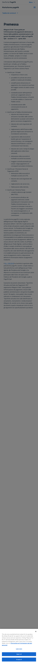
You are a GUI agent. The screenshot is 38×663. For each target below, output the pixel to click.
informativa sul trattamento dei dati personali (17, 644)
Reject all (19, 654)
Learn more (19, 649)
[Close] (36, 631)
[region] (19, 646)
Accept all (19, 659)
